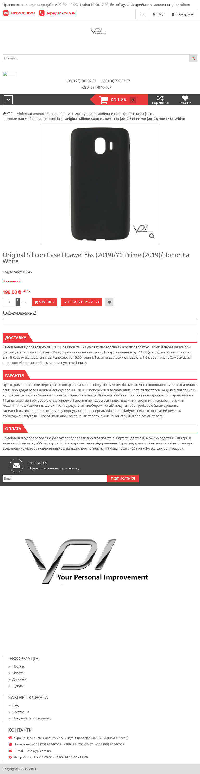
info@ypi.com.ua (39, 751)
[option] (100, 184)
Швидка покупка (83, 302)
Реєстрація (20, 712)
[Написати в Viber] (9, 75)
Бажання (185, 103)
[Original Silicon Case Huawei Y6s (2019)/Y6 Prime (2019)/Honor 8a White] (152, 236)
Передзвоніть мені (61, 13)
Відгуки (18, 686)
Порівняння (160, 103)
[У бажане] (109, 302)
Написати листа (22, 13)
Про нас (18, 666)
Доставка (19, 679)
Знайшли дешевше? (19, 312)
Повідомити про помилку (31, 718)
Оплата (18, 673)
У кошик (47, 302)
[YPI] (100, 32)
